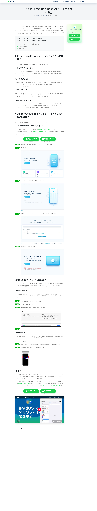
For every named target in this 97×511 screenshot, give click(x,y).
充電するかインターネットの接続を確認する (29, 45)
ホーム (26, 22)
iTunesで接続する (23, 46)
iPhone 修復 (45, 15)
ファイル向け (73, 1)
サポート (83, 1)
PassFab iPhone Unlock (74, 29)
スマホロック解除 (64, 1)
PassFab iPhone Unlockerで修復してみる (28, 43)
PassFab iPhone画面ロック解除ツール (41, 131)
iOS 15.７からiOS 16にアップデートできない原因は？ (30, 38)
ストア (79, 1)
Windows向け (55, 1)
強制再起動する (22, 48)
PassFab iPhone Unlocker (44, 129)
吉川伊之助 (38, 15)
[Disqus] (39, 443)
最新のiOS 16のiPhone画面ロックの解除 (52, 385)
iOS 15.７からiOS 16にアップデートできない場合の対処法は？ (32, 40)
